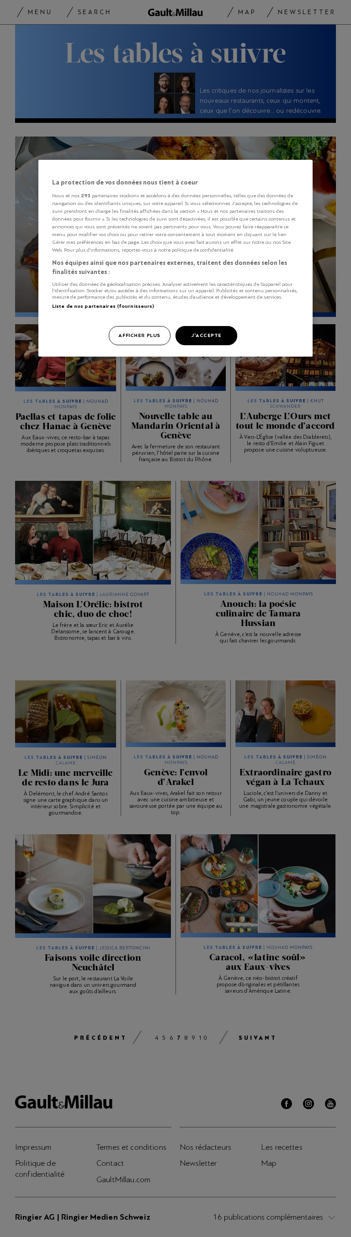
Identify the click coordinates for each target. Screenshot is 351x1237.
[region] (175, 258)
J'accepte (206, 335)
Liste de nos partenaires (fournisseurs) (103, 306)
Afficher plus (139, 335)
